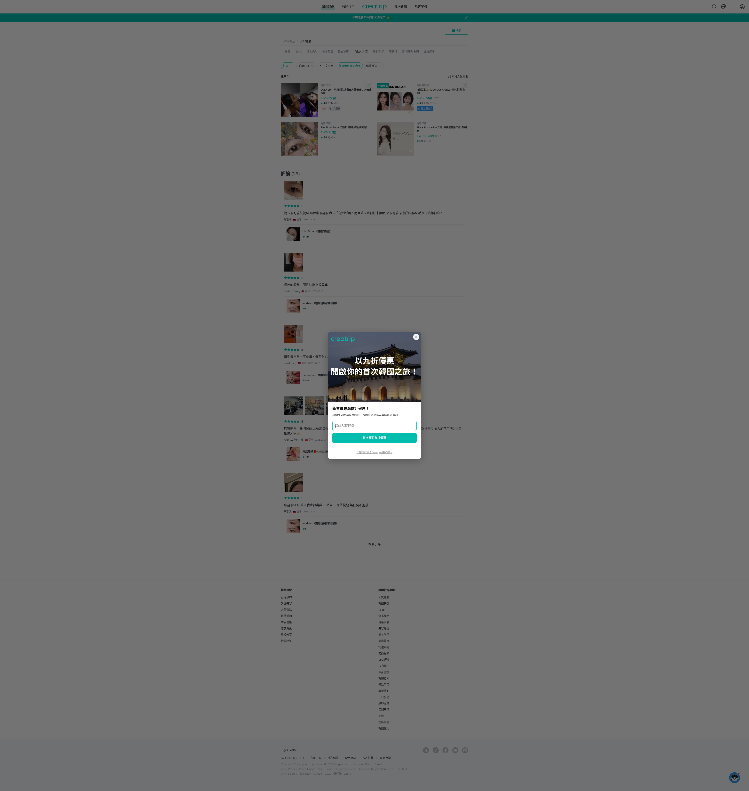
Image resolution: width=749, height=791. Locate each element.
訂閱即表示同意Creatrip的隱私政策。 (374, 452)
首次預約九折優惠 (374, 438)
